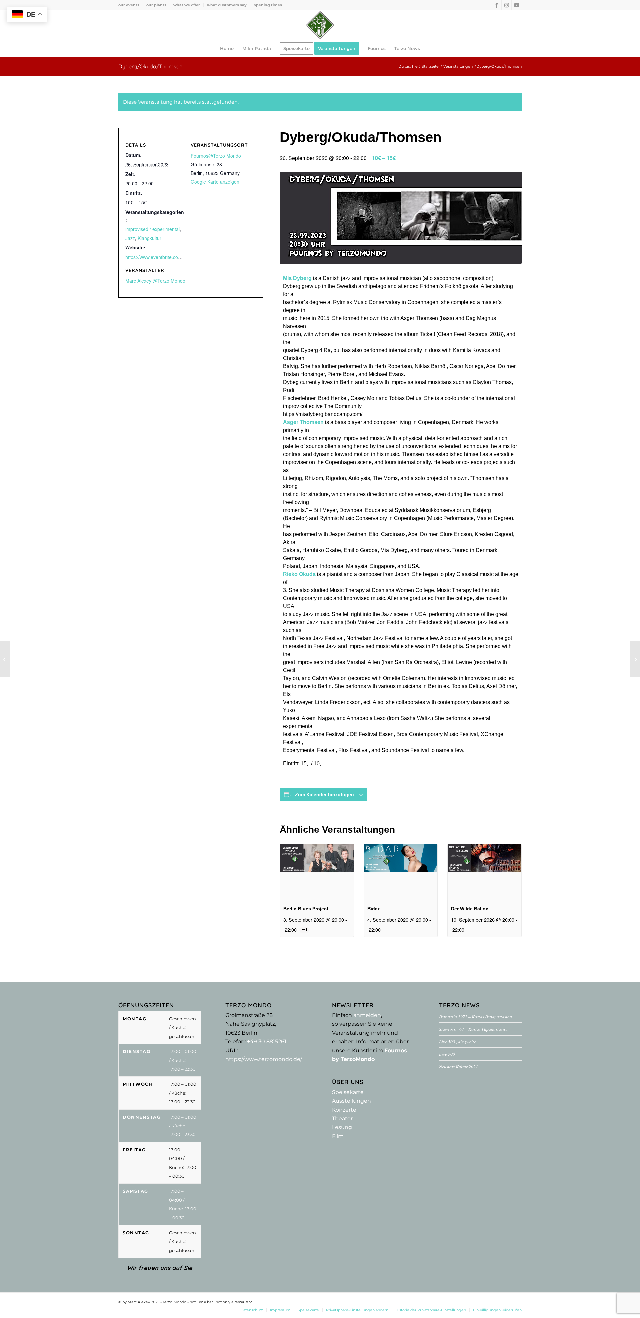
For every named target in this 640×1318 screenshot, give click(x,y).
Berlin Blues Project (305, 908)
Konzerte (344, 1110)
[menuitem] (130, 5)
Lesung (342, 1127)
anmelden (367, 1015)
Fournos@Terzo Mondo (216, 155)
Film (338, 1136)
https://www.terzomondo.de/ (263, 1059)
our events (128, 5)
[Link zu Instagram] (506, 5)
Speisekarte (348, 1092)
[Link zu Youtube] (517, 5)
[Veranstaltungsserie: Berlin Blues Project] (304, 930)
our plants (156, 5)
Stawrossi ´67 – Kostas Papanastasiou (474, 1029)
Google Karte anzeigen (215, 181)
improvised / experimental (152, 229)
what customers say (227, 5)
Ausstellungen (351, 1101)
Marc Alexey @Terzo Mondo (155, 280)
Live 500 (447, 1054)
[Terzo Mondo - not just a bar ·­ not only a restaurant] (320, 25)
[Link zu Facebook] (496, 5)
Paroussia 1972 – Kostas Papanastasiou (475, 1016)
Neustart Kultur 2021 (458, 1066)
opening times (268, 5)
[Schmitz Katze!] (5, 659)
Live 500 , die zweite (457, 1041)
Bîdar (373, 908)
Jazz (130, 238)
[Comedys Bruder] (635, 659)
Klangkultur (149, 238)
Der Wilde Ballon (470, 908)
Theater (342, 1118)
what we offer (186, 5)
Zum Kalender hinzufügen (324, 794)
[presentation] (317, 871)
